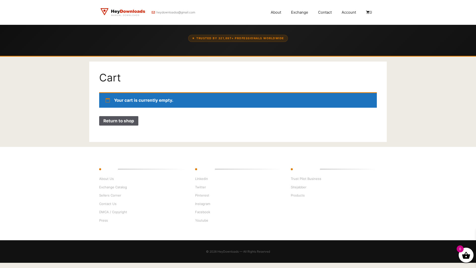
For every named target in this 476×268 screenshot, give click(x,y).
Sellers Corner (110, 195)
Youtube (201, 220)
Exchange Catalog (113, 187)
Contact (325, 12)
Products (298, 195)
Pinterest (202, 195)
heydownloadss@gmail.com (175, 12)
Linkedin (201, 179)
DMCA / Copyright (113, 212)
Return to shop (118, 120)
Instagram (202, 204)
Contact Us (108, 204)
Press (103, 220)
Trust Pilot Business (306, 179)
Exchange (299, 12)
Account (349, 12)
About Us (106, 179)
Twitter (200, 187)
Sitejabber (298, 187)
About (276, 12)
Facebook (202, 212)
